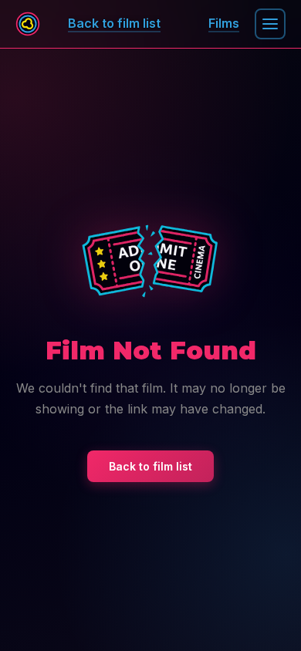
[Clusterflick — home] (27, 24)
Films (223, 23)
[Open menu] (270, 23)
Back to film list (150, 466)
